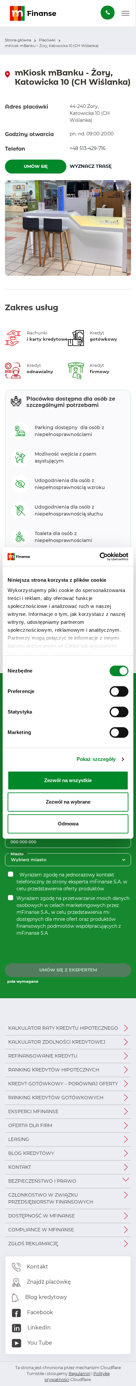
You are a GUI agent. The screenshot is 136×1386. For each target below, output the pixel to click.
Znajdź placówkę (48, 1282)
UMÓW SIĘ (36, 166)
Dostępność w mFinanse (41, 1216)
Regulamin (79, 1373)
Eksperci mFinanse (33, 1111)
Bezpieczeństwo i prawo (42, 1181)
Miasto (19, 853)
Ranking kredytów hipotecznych (53, 1070)
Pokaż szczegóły (96, 759)
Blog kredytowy (31, 1153)
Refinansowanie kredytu (42, 1056)
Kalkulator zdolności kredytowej (56, 1042)
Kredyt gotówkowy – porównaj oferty (63, 1084)
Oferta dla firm (30, 1125)
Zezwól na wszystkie (68, 780)
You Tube (39, 1343)
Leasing (18, 1139)
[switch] (119, 691)
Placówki (47, 40)
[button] (125, 13)
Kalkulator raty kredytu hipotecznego (63, 1028)
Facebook (39, 1312)
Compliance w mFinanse (41, 1230)
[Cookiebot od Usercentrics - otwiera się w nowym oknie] (99, 556)
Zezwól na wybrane (68, 802)
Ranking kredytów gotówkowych (55, 1098)
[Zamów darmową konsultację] (108, 13)
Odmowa (68, 823)
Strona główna (18, 40)
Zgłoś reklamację (33, 1244)
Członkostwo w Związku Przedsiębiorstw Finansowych (50, 1198)
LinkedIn (38, 1327)
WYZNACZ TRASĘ (100, 166)
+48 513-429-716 (88, 148)
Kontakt (19, 1167)
